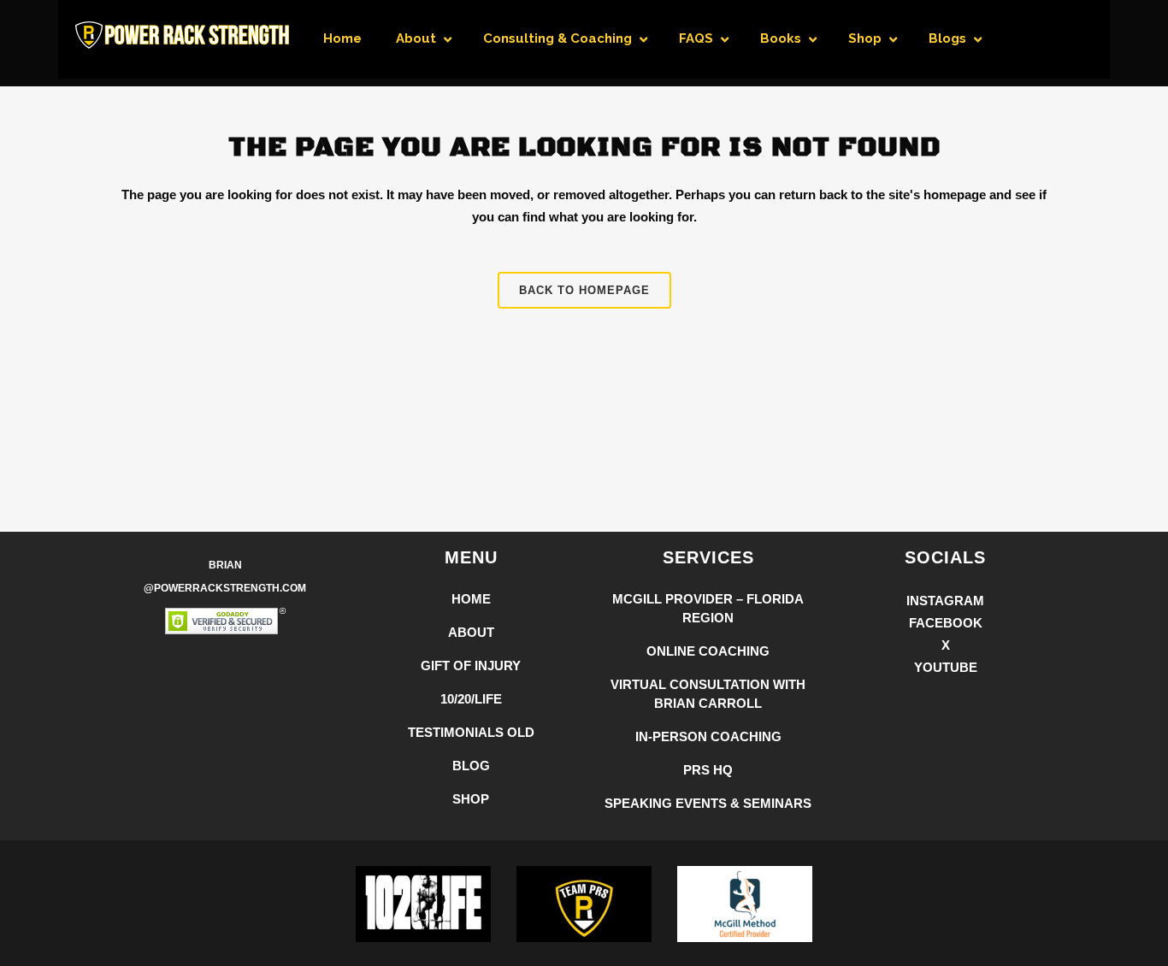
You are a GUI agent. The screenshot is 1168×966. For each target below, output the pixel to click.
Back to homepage (584, 290)
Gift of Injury (471, 665)
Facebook (945, 623)
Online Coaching (708, 651)
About (471, 632)
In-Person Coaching (708, 736)
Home (471, 599)
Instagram (945, 600)
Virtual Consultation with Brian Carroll (708, 693)
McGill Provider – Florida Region (708, 608)
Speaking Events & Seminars (708, 803)
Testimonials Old (471, 732)
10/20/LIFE (471, 699)
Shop (470, 799)
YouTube (945, 667)
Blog (471, 765)
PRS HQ (708, 770)
